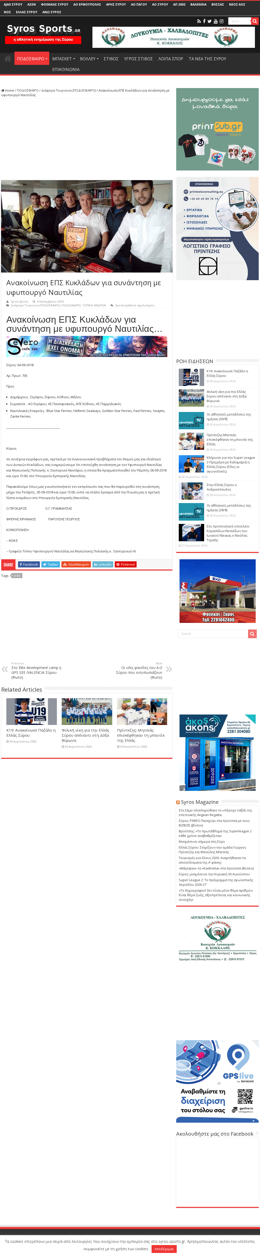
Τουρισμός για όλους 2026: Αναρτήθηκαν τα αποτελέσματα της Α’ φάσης (212, 860)
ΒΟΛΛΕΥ (87, 59)
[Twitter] (209, 21)
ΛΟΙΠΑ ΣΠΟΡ (170, 59)
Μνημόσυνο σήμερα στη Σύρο (202, 841)
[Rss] (199, 21)
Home (9, 90)
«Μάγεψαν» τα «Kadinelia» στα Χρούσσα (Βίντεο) (216, 868)
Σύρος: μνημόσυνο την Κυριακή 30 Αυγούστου (214, 874)
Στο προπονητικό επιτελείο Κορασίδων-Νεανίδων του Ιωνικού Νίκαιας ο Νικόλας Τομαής (228, 533)
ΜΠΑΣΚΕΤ (62, 59)
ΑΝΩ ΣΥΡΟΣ (51, 12)
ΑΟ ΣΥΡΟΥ (160, 4)
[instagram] (221, 21)
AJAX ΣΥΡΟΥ (13, 4)
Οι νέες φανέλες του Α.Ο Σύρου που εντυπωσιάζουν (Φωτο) (139, 670)
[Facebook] (204, 21)
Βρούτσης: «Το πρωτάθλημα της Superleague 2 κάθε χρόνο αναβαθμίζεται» (215, 833)
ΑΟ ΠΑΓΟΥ (139, 4)
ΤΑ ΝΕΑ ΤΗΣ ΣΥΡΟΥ (207, 59)
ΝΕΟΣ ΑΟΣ (237, 4)
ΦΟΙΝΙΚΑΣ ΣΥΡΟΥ (54, 4)
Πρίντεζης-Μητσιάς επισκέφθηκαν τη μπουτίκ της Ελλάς (141, 735)
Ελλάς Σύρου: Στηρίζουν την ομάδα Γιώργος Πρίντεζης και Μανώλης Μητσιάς (212, 849)
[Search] (255, 21)
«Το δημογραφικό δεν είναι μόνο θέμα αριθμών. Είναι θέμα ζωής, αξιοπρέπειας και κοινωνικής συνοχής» (216, 895)
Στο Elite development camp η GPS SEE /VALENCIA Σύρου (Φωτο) (36, 670)
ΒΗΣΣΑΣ (218, 4)
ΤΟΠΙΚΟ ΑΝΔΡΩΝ (94, 305)
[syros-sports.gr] (43, 31)
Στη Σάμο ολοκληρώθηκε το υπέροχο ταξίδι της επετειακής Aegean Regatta (215, 812)
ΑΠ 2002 (179, 4)
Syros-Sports (19, 301)
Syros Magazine (200, 801)
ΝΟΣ (7, 12)
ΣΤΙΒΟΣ (111, 59)
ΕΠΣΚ (17, 576)
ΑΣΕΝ (31, 4)
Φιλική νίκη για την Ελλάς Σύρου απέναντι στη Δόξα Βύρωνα (85, 735)
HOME (7, 58)
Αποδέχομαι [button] (164, 1249)
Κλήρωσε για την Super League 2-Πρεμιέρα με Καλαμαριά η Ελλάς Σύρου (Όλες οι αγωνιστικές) (231, 464)
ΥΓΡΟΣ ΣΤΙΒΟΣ (138, 59)
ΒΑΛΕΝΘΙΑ (198, 4)
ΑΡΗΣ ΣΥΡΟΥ (116, 4)
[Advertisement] (86, 139)
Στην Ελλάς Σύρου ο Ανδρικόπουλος (222, 487)
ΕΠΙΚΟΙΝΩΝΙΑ (65, 69)
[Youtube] (215, 21)
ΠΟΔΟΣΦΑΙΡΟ (30, 59)
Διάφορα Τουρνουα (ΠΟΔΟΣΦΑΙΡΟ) (68, 90)
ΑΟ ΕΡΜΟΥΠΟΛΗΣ (87, 4)
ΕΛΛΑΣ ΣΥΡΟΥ (26, 12)
